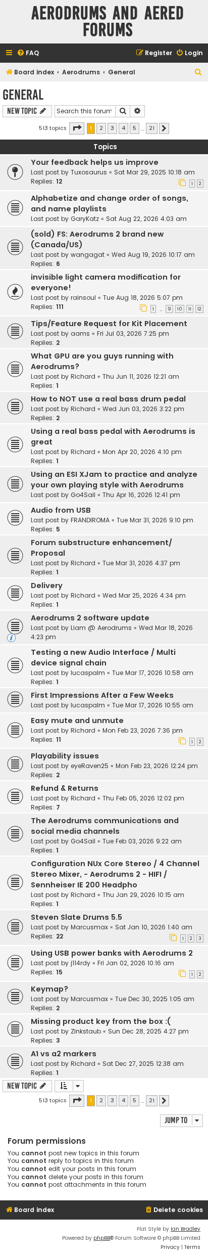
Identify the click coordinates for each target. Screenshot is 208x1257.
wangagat (88, 254)
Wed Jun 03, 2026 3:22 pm (143, 409)
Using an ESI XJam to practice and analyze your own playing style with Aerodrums (114, 479)
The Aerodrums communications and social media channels (105, 826)
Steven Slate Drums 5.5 (76, 917)
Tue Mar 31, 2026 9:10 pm (155, 520)
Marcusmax (89, 927)
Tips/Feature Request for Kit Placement (109, 324)
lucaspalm (88, 672)
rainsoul (83, 297)
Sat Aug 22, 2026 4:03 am (146, 218)
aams (80, 333)
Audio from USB (61, 510)
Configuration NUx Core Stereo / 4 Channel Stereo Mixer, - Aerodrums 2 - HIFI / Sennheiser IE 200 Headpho (115, 874)
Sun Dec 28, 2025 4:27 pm (148, 1031)
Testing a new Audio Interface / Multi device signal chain (103, 657)
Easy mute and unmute (77, 720)
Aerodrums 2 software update (90, 618)
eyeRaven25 (90, 765)
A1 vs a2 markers (63, 1054)
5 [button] (134, 128)
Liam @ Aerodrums (101, 627)
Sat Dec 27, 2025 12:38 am (143, 1063)
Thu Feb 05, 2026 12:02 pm (143, 798)
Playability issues (65, 756)
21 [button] (151, 128)
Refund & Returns (64, 788)
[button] (76, 128)
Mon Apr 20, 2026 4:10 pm (142, 451)
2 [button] (101, 128)
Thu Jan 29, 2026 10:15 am (143, 894)
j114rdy (80, 963)
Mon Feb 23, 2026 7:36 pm (142, 730)
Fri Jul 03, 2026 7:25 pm (133, 333)
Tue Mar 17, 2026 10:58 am (152, 672)
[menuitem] (28, 53)
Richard (83, 376)
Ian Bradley (185, 1229)
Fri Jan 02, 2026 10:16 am (135, 963)
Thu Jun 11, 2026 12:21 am (140, 376)
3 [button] (112, 128)
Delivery (47, 585)
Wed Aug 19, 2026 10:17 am (153, 254)
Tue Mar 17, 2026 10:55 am (152, 705)
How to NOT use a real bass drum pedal (108, 399)
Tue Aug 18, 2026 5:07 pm (143, 297)
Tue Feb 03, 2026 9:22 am (142, 841)
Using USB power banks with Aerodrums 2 (112, 953)
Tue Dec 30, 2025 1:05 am (154, 999)
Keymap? (49, 989)
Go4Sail (83, 494)
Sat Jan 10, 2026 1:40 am (153, 927)
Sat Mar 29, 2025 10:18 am (154, 172)
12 (199, 309)
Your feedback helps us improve (95, 162)
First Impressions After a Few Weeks (102, 695)
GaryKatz (85, 218)
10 (179, 309)
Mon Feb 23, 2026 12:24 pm (157, 765)
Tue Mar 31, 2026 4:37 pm (141, 563)
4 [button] (123, 128)
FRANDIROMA (90, 520)
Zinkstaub (86, 1031)
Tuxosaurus (89, 172)
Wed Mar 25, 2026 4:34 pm (144, 595)
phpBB (101, 1238)
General (23, 95)
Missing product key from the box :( (101, 1021)
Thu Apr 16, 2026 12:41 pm (141, 494)
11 (189, 309)
